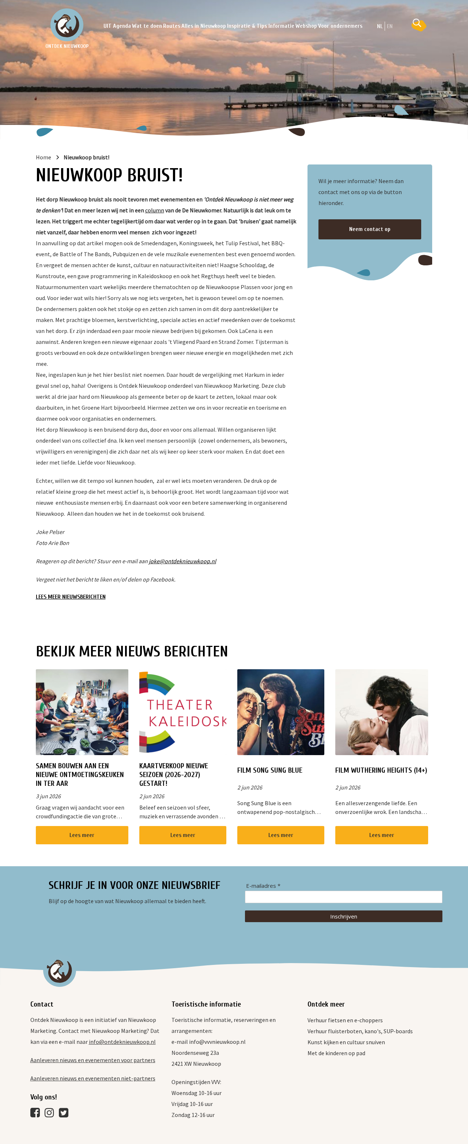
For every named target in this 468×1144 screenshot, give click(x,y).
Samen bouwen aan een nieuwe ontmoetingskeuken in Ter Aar (80, 775)
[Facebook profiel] (37, 1114)
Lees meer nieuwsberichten (71, 597)
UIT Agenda (117, 26)
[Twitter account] (65, 1114)
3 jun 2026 (48, 796)
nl (380, 26)
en (390, 26)
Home (43, 157)
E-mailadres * (263, 885)
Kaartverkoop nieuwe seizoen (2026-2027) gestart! (173, 775)
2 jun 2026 (151, 796)
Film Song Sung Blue (269, 770)
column (154, 210)
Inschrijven (343, 916)
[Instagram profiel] (51, 1114)
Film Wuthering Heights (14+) (381, 770)
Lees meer (81, 835)
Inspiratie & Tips (247, 26)
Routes (171, 26)
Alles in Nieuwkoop (203, 26)
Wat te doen (147, 26)
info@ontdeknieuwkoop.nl (122, 1041)
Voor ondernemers (340, 26)
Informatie (281, 26)
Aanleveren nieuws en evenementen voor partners (92, 1060)
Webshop (306, 26)
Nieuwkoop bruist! (86, 157)
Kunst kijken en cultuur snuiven (346, 1042)
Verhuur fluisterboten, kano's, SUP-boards (360, 1031)
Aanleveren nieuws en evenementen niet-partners (92, 1078)
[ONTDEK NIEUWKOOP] (66, 24)
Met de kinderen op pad (336, 1053)
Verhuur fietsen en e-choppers (345, 1020)
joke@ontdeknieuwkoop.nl (182, 561)
